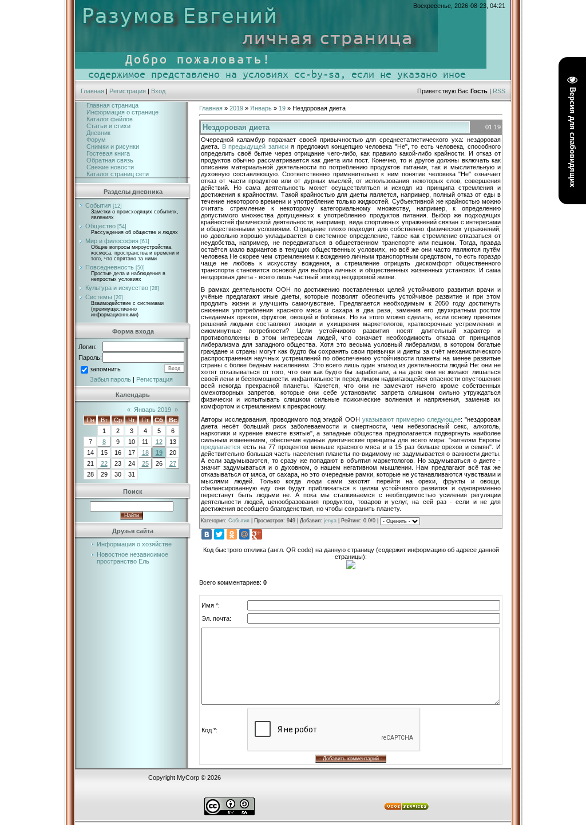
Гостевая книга (108, 153)
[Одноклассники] (232, 534)
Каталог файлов (109, 119)
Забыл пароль (110, 379)
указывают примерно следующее (411, 419)
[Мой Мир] (244, 534)
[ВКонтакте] (206, 534)
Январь (261, 108)
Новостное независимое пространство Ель (132, 558)
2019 (236, 108)
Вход (158, 91)
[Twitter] (219, 534)
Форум (96, 139)
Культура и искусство (116, 287)
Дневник (98, 132)
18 (145, 452)
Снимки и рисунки (112, 146)
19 (159, 452)
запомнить (105, 369)
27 (172, 463)
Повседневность (109, 267)
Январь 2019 (152, 409)
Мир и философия (111, 240)
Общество (100, 226)
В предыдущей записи (255, 146)
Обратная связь (109, 160)
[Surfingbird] (269, 534)
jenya (330, 520)
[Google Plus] (257, 534)
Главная (92, 91)
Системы (98, 296)
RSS (499, 91)
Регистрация (127, 91)
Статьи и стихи (108, 125)
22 (104, 463)
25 (145, 463)
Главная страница (112, 105)
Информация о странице (122, 112)
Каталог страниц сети (117, 173)
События (98, 205)
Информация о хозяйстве (134, 544)
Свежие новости (110, 167)
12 (159, 441)
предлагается (220, 446)
